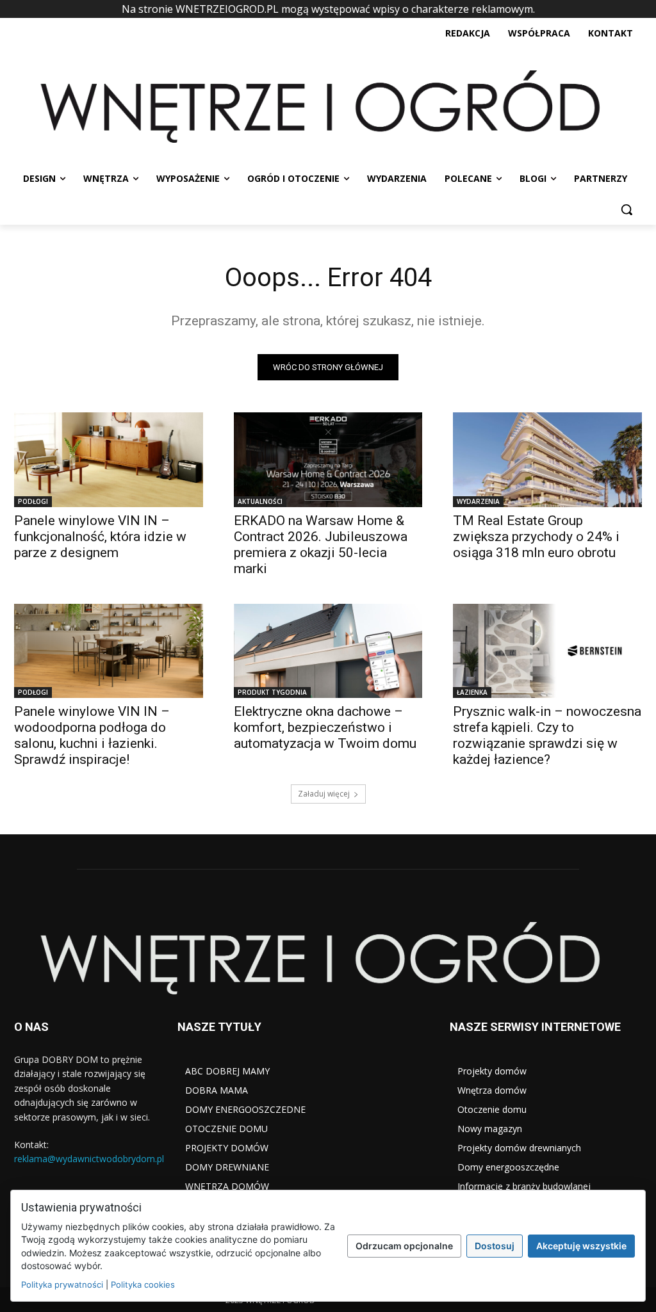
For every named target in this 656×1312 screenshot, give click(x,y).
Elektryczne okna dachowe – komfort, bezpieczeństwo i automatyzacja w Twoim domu (325, 727)
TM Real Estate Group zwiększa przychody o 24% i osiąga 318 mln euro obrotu (536, 536)
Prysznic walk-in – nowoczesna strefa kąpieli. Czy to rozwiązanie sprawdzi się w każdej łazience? (547, 735)
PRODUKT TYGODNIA (272, 692)
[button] (626, 209)
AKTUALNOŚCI (260, 501)
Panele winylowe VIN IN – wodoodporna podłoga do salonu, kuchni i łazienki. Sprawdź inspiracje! (92, 735)
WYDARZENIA (478, 501)
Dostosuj (494, 1245)
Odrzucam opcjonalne (404, 1245)
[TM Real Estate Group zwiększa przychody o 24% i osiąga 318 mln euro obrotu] (547, 459)
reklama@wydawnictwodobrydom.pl (89, 1159)
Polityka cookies (143, 1284)
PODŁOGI (33, 501)
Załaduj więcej (324, 793)
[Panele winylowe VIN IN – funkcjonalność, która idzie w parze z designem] (108, 459)
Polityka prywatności (62, 1284)
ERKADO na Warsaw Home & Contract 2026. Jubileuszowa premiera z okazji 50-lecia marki (320, 544)
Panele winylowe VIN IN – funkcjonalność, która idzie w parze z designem (100, 536)
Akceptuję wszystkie (581, 1245)
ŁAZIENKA (472, 692)
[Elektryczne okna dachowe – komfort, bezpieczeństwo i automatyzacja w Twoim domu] (328, 651)
